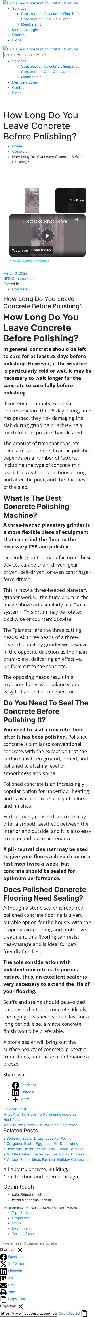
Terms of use (23, 1234)
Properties (21, 1218)
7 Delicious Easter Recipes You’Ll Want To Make (43, 1149)
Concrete (20, 151)
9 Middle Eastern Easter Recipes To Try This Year (44, 1154)
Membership (22, 1228)
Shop (16, 1223)
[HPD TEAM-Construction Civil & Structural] (40, 2)
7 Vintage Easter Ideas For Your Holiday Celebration (47, 1159)
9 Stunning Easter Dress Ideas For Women (38, 1138)
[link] (16, 221)
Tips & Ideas (22, 1212)
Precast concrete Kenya (45, 221)
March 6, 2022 (15, 273)
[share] (77, 219)
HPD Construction (18, 278)
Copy (69, 1313)
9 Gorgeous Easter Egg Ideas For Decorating (40, 1143)
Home (17, 146)
